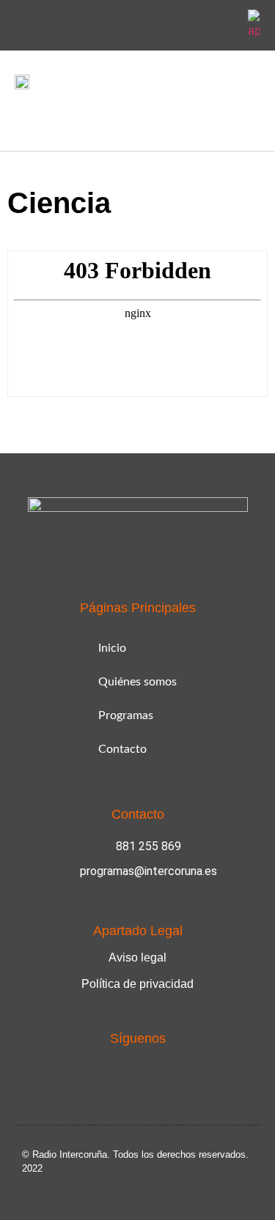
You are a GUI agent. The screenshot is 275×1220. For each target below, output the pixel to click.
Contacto (122, 749)
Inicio (112, 648)
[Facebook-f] (189, 25)
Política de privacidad (137, 984)
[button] (25, 117)
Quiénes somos (137, 682)
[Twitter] (223, 25)
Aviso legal (137, 957)
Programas (125, 715)
